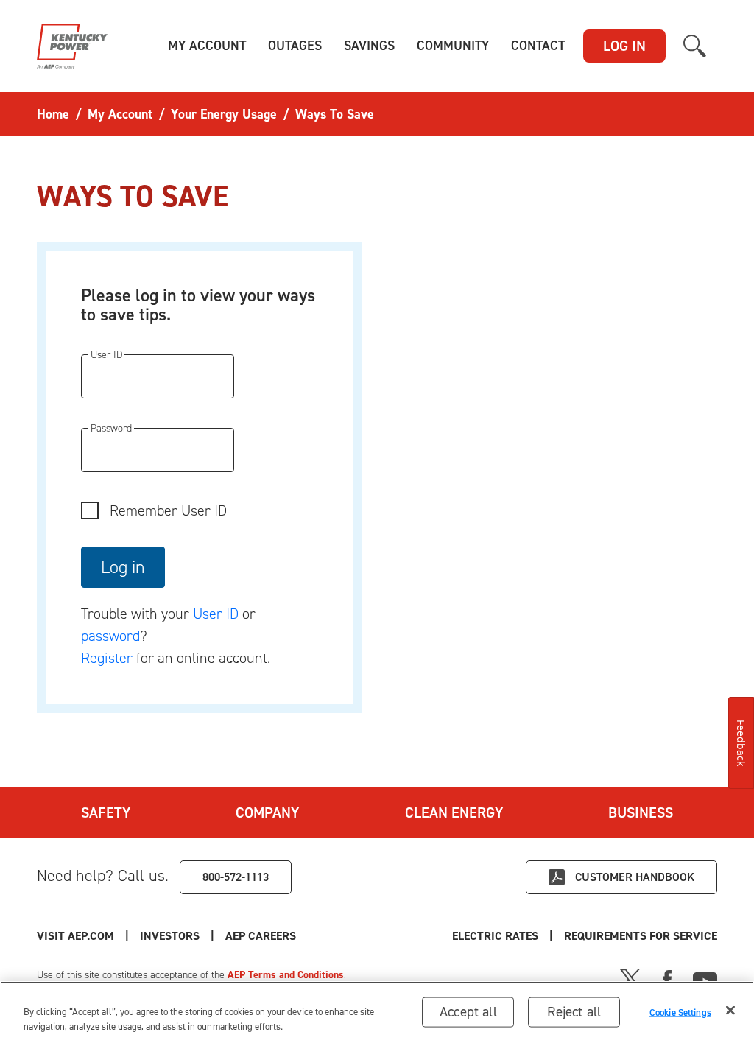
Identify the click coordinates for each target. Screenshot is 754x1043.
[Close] (730, 1010)
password (110, 635)
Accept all (468, 1011)
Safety (105, 812)
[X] (630, 978)
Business (640, 812)
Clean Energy (454, 812)
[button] (207, 46)
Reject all (574, 1011)
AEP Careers (260, 936)
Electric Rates (495, 936)
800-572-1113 (235, 877)
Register (107, 657)
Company (267, 812)
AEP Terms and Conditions (286, 975)
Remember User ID (168, 510)
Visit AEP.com (75, 936)
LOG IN (624, 45)
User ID (216, 613)
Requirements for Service (640, 936)
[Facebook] (667, 978)
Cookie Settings (680, 1011)
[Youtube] (705, 978)
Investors (170, 936)
